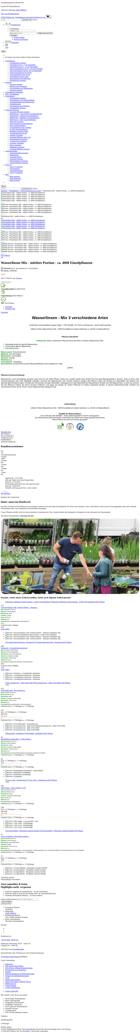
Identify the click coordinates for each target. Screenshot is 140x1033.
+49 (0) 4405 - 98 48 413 (9, 940)
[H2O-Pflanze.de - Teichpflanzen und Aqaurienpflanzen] (23, 17)
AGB (7, 978)
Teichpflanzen (10, 61)
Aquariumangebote (16, 171)
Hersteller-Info (10, 309)
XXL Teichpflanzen (12, 94)
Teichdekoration (15, 104)
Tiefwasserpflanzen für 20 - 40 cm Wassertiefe (26, 71)
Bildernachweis (10, 984)
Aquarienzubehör (11, 151)
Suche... (35, 20)
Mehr (7, 174)
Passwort (13, 33)
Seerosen (8, 82)
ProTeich (29, 1029)
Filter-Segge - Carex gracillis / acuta (13, 788)
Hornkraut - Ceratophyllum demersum (14, 648)
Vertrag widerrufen (11, 991)
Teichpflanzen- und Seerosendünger (22, 100)
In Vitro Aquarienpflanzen (19, 129)
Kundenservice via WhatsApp (15, 970)
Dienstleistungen (13, 14)
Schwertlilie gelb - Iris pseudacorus (13, 690)
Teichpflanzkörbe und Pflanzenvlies (22, 102)
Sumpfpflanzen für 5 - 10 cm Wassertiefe (24, 67)
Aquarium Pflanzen (12, 110)
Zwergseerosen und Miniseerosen (21, 88)
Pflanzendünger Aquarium (19, 161)
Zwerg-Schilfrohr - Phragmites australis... (15, 836)
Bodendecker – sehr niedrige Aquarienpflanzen (26, 114)
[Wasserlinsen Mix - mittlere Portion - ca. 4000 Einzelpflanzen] (23, 220)
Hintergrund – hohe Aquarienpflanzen (23, 120)
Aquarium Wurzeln (16, 159)
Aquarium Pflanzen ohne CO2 (20, 137)
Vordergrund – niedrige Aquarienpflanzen (24, 116)
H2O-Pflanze (5, 255)
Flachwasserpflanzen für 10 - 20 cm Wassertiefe (26, 69)
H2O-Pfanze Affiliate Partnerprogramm (18, 968)
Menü (3, 51)
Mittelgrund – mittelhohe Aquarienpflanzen (24, 118)
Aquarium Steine (15, 157)
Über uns (4, 14)
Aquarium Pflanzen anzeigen (20, 112)
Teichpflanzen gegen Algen (19, 77)
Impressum (9, 964)
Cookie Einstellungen (12, 987)
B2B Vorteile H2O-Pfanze (14, 966)
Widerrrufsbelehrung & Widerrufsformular (19, 974)
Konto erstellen (19, 37)
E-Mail (12, 31)
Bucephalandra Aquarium (18, 139)
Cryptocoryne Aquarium (18, 141)
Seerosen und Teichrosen (18, 86)
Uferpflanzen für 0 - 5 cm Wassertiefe (23, 65)
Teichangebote (15, 169)
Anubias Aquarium (16, 135)
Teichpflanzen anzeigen (18, 63)
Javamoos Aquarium (17, 143)
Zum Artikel (5, 629)
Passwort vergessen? (21, 39)
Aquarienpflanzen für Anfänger (20, 127)
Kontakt (8, 972)
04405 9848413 (21, 10)
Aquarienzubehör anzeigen (19, 153)
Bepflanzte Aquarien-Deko (19, 131)
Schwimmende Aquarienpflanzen (21, 124)
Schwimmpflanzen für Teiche (20, 75)
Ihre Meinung (5, 493)
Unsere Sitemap (10, 986)
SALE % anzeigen (16, 167)
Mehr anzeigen (15, 176)
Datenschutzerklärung (12, 980)
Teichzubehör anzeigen (18, 98)
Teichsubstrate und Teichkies (20, 106)
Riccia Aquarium (15, 145)
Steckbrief (8, 307)
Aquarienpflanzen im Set (18, 133)
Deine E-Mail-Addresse (9, 899)
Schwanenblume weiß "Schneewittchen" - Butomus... (19, 607)
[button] (2, 230)
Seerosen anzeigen (16, 84)
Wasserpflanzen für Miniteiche (20, 78)
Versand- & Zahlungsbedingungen (17, 976)
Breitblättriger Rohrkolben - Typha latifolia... (16, 739)
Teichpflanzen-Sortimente (14, 92)
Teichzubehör (10, 96)
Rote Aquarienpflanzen (18, 125)
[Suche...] (27, 20)
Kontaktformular (18, 949)
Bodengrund (14, 155)
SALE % (8, 165)
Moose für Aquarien (17, 122)
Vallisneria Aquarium (17, 147)
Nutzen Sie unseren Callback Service (18, 982)
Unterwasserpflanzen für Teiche (21, 73)
